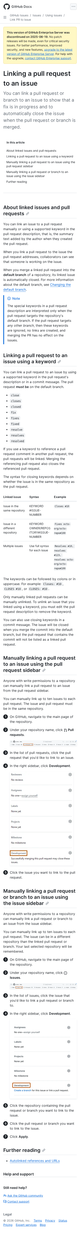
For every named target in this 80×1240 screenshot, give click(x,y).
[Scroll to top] (71, 1231)
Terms (38, 1220)
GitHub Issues (19, 15)
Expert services (26, 1225)
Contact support (18, 1201)
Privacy (50, 1220)
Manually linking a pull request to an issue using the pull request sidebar (39, 664)
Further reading (21, 1150)
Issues (37, 15)
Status (62, 1220)
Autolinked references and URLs (35, 1161)
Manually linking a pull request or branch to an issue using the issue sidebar (39, 897)
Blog (43, 1225)
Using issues (53, 15)
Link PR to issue (20, 19)
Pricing (8, 1225)
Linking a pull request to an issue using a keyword (35, 358)
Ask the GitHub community (25, 1195)
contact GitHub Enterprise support (48, 58)
